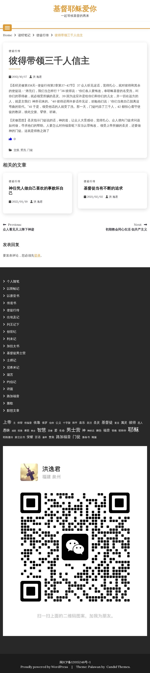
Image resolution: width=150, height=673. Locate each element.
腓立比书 (20, 437)
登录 (37, 255)
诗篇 (10, 389)
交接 (16, 150)
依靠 (37, 422)
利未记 (11, 339)
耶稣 (133, 429)
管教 (114, 430)
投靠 (20, 430)
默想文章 (13, 410)
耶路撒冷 (8, 437)
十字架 (67, 422)
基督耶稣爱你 (75, 9)
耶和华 (122, 430)
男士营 (73, 430)
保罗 (44, 422)
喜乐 (82, 422)
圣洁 (89, 422)
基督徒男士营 (16, 353)
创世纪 (11, 331)
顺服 (94, 437)
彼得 (132, 422)
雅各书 (86, 437)
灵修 (50, 430)
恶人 (140, 422)
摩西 (26, 430)
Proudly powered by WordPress (45, 667)
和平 (74, 422)
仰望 (19, 422)
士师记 (11, 360)
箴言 (10, 375)
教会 (33, 430)
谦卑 (44, 437)
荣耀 (30, 437)
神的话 (90, 430)
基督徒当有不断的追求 (103, 189)
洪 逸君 (37, 77)
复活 (116, 422)
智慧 (41, 430)
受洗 (23, 150)
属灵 (124, 422)
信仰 (51, 422)
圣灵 (97, 422)
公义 (58, 422)
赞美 (51, 437)
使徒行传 (15, 51)
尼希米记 (13, 367)
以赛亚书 (13, 296)
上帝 (7, 422)
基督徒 (107, 422)
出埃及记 (13, 317)
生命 (62, 430)
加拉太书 (13, 346)
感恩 (14, 430)
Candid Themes (118, 667)
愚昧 (6, 430)
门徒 (30, 150)
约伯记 (11, 382)
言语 (38, 437)
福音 (106, 430)
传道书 (11, 303)
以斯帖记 (13, 288)
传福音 (28, 422)
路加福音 (13, 396)
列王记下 (13, 324)
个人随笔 (13, 281)
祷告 (99, 430)
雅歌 (10, 403)
